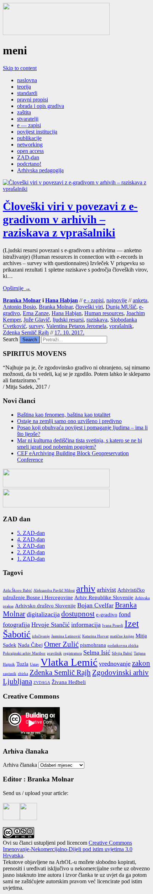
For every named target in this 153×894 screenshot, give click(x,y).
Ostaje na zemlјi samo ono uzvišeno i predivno (69, 421)
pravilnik (54, 653)
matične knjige (122, 636)
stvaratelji (27, 119)
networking (30, 144)
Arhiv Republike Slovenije (103, 597)
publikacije (29, 138)
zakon (141, 663)
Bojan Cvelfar (95, 605)
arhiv (85, 588)
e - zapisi (94, 300)
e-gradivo (106, 614)
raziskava (96, 320)
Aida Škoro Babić (17, 590)
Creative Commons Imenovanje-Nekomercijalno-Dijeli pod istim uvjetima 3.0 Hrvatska (67, 849)
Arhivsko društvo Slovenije (45, 606)
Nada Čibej (30, 645)
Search (10, 339)
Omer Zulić (61, 644)
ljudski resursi (68, 320)
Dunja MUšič (121, 307)
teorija (24, 87)
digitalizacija (43, 614)
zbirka (23, 674)
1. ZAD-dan (31, 559)
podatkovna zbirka (122, 645)
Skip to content (20, 68)
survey (36, 326)
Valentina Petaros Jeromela (76, 326)
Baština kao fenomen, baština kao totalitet (63, 415)
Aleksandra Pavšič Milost (54, 590)
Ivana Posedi (112, 625)
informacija (86, 624)
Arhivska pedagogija (40, 170)
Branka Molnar (22, 300)
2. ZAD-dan (31, 552)
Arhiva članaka (20, 765)
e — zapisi (29, 125)
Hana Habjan (61, 300)
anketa (140, 300)
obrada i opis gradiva (40, 106)
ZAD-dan (28, 157)
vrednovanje (115, 663)
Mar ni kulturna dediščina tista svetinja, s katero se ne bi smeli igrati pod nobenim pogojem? (79, 443)
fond (125, 614)
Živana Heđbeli (69, 682)
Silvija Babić (122, 653)
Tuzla (22, 664)
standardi (27, 93)
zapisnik (9, 674)
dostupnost (78, 614)
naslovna (27, 80)
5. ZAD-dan (31, 533)
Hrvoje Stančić (50, 624)
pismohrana (93, 645)
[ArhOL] (56, 33)
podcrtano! (29, 164)
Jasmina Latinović (66, 636)
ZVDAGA (41, 683)
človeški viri (89, 307)
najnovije (116, 300)
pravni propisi (32, 99)
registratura (72, 653)
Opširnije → (17, 288)
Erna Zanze (36, 313)
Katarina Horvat (95, 636)
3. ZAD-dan (31, 546)
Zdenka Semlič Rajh (26, 332)
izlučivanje (41, 636)
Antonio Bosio (19, 307)
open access (30, 151)
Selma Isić (96, 652)
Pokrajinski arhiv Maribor (24, 653)
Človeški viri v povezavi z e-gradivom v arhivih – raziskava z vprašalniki (70, 219)
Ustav (34, 664)
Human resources (103, 313)
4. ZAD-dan (31, 539)
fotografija (16, 624)
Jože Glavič (36, 320)
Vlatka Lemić (69, 662)
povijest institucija (37, 132)
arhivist (106, 589)
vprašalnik (120, 326)
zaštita (24, 112)
